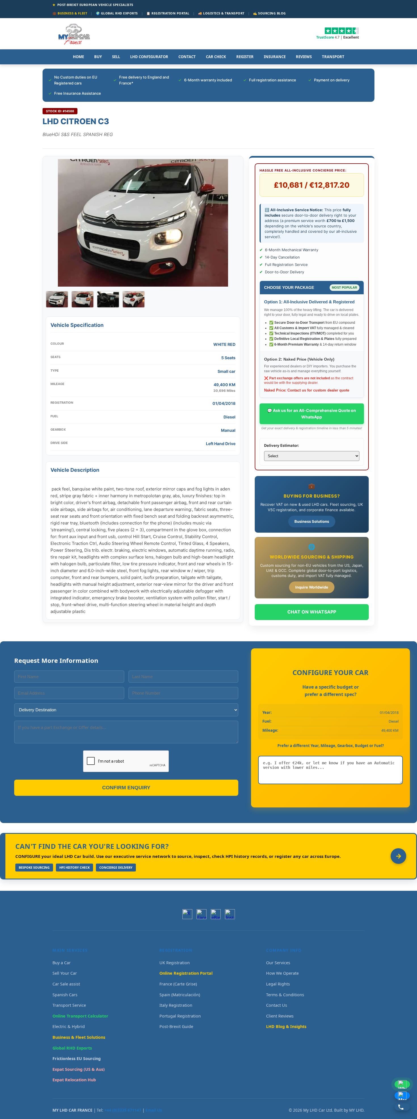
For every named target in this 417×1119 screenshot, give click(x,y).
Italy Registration (175, 1005)
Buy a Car (61, 962)
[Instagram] (230, 914)
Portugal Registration (180, 1016)
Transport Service (69, 1005)
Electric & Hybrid (68, 1026)
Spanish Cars (64, 994)
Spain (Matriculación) (179, 994)
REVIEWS (304, 56)
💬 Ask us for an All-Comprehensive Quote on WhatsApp (311, 413)
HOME (78, 56)
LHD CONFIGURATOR (149, 56)
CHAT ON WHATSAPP (311, 612)
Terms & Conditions (285, 994)
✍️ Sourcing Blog (269, 13)
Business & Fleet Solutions (78, 1037)
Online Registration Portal (185, 973)
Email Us (154, 1110)
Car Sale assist (66, 984)
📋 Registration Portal (167, 13)
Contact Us (276, 1005)
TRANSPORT (333, 56)
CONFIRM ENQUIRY (126, 787)
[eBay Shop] (216, 914)
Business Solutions (311, 521)
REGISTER (245, 56)
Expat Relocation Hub (74, 1079)
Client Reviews (280, 1016)
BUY (98, 56)
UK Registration (174, 962)
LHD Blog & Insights (286, 1026)
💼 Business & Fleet (69, 13)
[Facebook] (202, 914)
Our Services (278, 962)
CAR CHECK (216, 56)
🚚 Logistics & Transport (221, 13)
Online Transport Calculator (80, 1016)
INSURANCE (275, 56)
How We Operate (282, 973)
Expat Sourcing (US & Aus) (78, 1069)
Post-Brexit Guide (176, 1026)
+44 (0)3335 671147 (122, 1110)
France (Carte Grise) (178, 984)
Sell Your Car (64, 973)
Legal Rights (278, 984)
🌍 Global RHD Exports (117, 13)
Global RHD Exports (72, 1048)
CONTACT (187, 56)
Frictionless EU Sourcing (76, 1058)
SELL (116, 56)
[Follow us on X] (187, 914)
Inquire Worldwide (311, 587)
